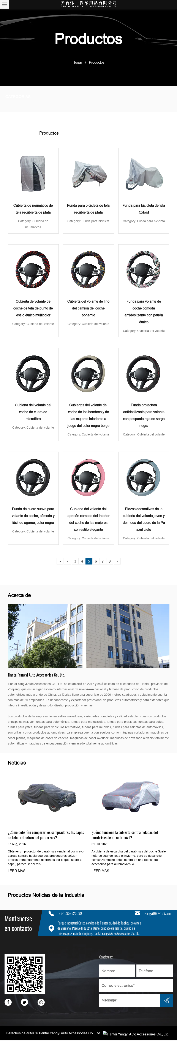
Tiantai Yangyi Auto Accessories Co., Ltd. (69, 1033)
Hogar (77, 62)
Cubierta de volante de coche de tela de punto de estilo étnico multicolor (33, 308)
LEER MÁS (16, 871)
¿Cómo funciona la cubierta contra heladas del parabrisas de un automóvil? (125, 834)
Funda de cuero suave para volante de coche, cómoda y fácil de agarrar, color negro (33, 515)
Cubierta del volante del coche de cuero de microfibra (33, 412)
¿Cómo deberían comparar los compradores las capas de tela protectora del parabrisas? (46, 834)
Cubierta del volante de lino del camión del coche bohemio (88, 308)
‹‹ (60, 561)
